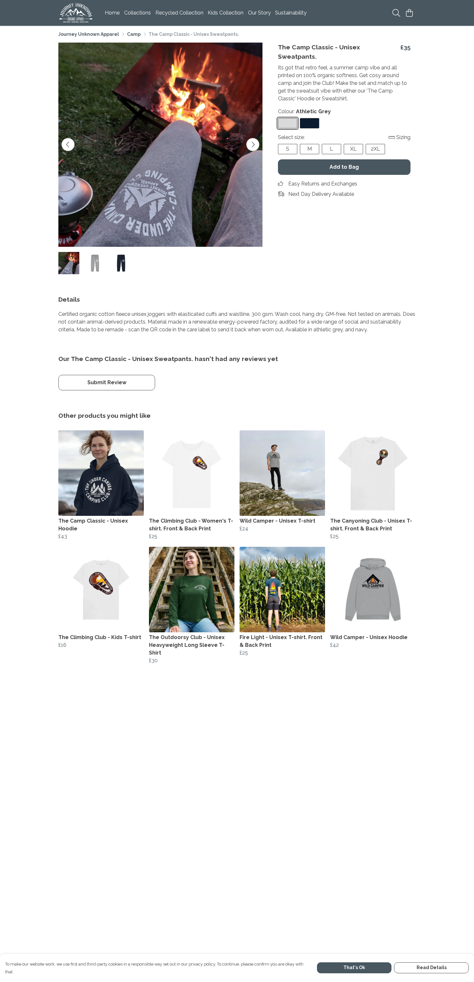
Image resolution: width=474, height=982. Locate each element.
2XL (375, 149)
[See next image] (252, 144)
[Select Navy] (309, 123)
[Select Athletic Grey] (287, 123)
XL (353, 149)
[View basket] (409, 12)
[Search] (396, 12)
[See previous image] (68, 144)
